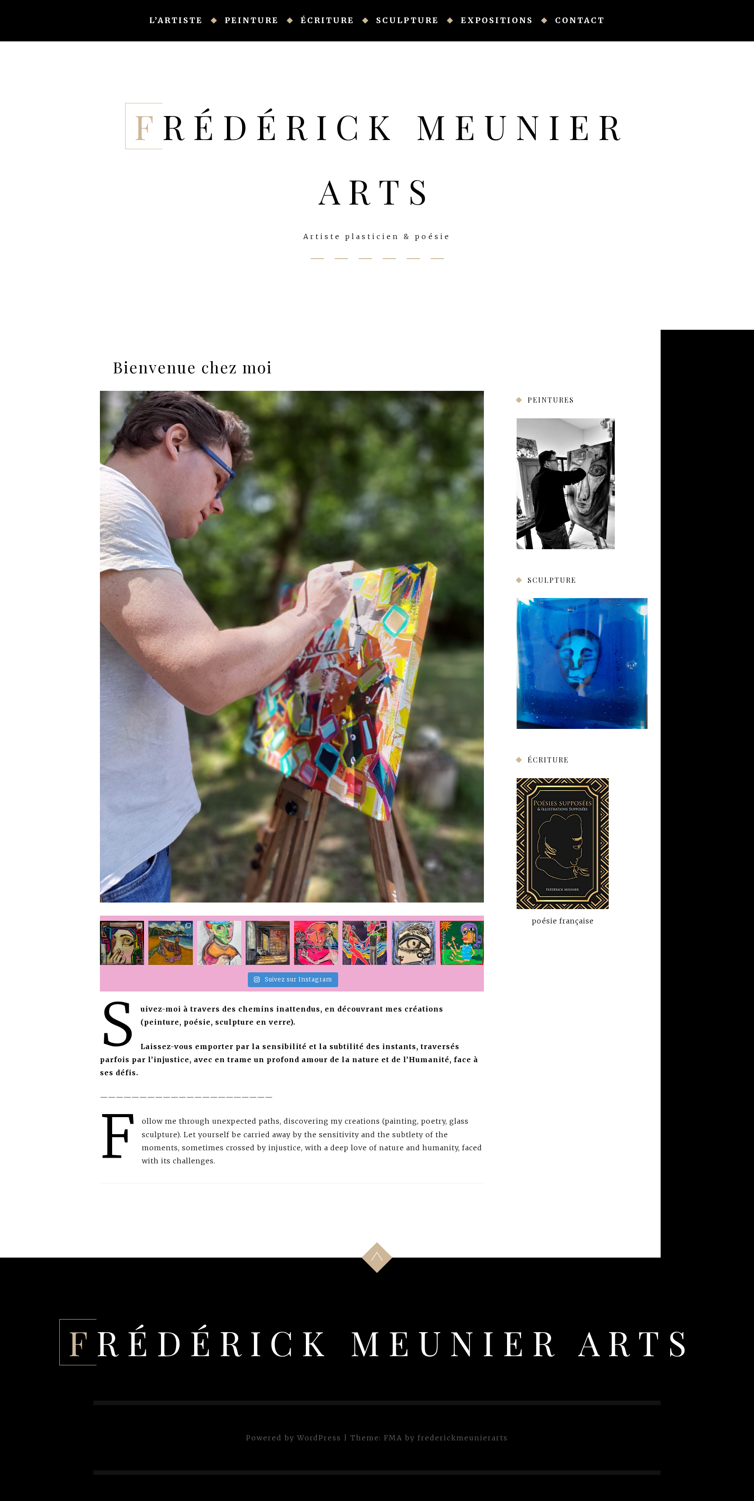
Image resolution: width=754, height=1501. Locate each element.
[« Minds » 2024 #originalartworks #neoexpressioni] (122, 943)
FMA (393, 1437)
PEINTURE (252, 20)
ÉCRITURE (327, 20)
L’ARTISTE (176, 20)
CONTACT (580, 20)
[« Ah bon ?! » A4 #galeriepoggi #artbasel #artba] (219, 943)
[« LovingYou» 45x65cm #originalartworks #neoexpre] (365, 943)
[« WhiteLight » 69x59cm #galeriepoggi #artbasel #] (413, 943)
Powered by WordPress (293, 1437)
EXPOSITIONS (497, 20)
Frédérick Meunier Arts (382, 1342)
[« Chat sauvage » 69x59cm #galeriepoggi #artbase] (316, 943)
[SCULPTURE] (389, 258)
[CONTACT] (437, 258)
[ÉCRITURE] (365, 258)
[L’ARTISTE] (317, 258)
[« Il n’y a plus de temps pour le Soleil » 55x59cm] (462, 943)
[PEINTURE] (341, 258)
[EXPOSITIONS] (413, 258)
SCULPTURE (407, 20)
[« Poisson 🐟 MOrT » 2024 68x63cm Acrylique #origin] (170, 943)
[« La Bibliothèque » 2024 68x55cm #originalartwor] (268, 943)
